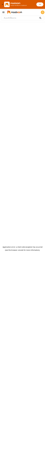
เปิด (40, 4)
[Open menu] (3, 12)
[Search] (40, 18)
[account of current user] (42, 12)
